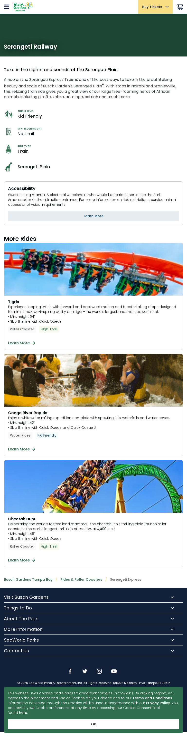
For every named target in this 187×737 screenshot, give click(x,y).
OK (93, 724)
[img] (70, 671)
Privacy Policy (158, 702)
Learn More (93, 216)
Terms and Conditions (152, 698)
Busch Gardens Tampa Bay (28, 579)
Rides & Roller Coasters (81, 579)
